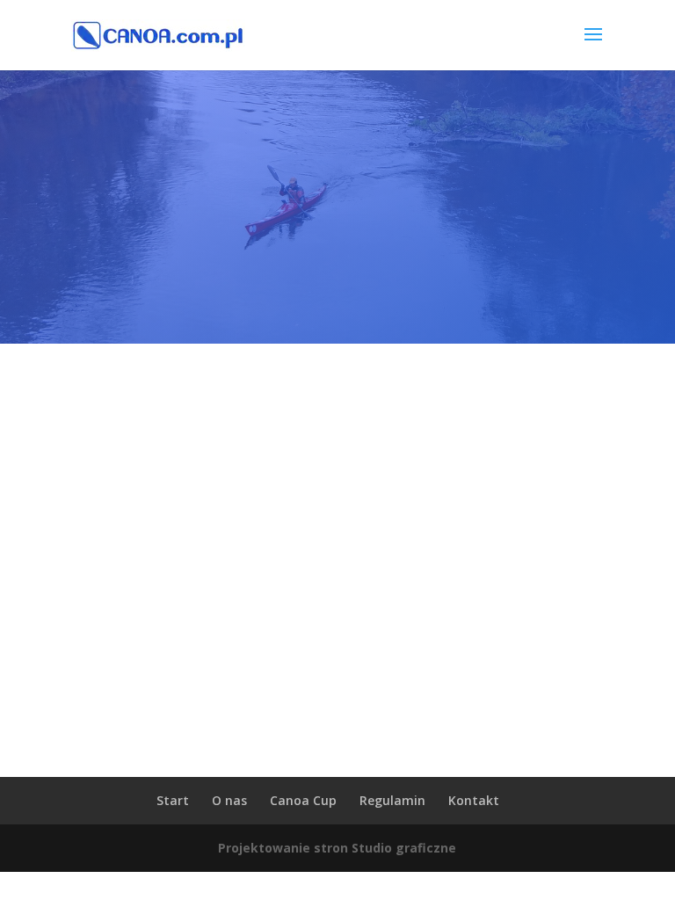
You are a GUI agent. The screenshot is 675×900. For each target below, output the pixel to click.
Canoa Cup (303, 800)
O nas (229, 800)
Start (172, 800)
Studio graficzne (404, 847)
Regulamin (392, 800)
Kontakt (473, 800)
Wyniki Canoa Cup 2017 (337, 634)
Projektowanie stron (283, 847)
